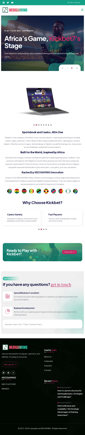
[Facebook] (8, 373)
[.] (82, 10)
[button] (67, 68)
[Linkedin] (3, 373)
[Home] (15, 10)
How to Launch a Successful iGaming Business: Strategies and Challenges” (70, 393)
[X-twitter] (13, 373)
